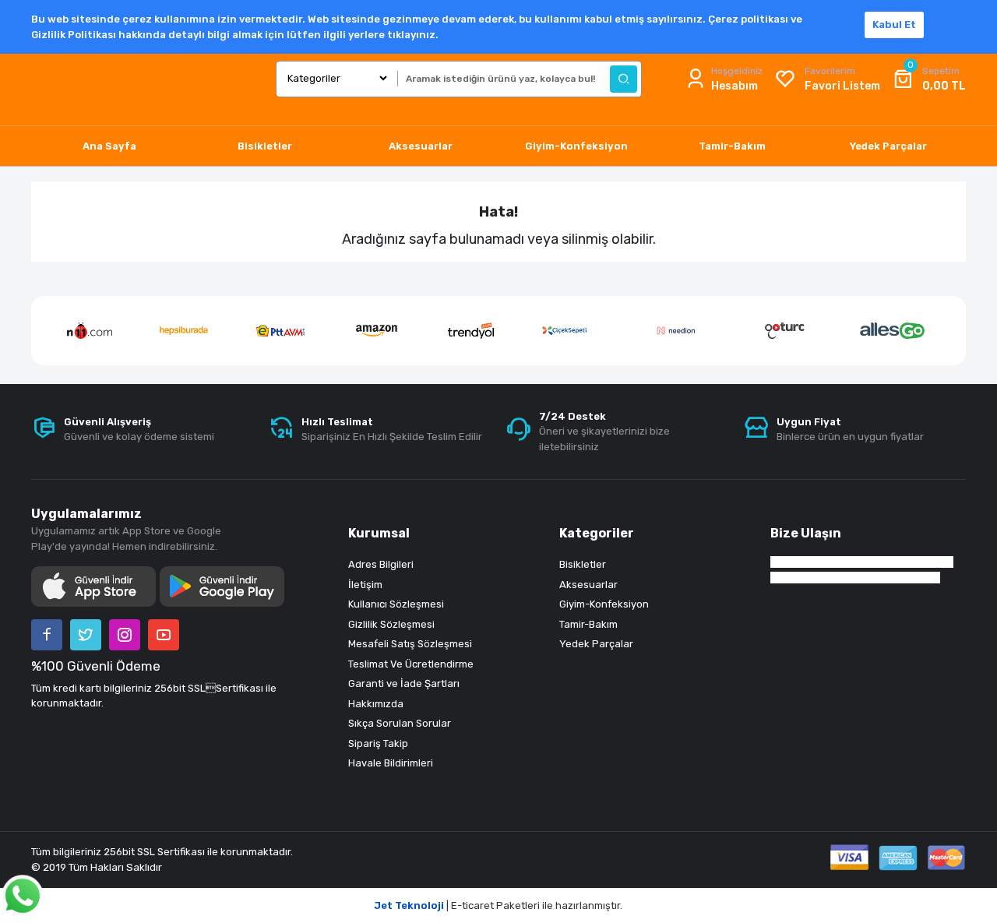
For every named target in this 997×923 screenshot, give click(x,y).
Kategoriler (596, 533)
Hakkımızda (375, 704)
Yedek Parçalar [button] (888, 146)
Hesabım (734, 86)
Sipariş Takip (378, 743)
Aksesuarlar (588, 584)
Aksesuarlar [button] (421, 146)
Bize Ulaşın (805, 533)
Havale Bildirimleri (390, 763)
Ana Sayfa (109, 146)
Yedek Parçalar (596, 644)
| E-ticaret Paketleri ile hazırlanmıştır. (498, 905)
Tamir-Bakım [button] (732, 146)
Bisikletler (582, 564)
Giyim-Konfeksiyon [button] (576, 146)
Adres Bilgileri (381, 564)
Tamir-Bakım (588, 624)
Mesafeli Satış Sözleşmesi (410, 644)
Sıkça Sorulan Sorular (399, 723)
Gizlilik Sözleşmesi (391, 624)
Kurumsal (379, 533)
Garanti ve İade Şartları (404, 683)
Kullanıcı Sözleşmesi (396, 604)
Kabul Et (894, 24)
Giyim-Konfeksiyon (604, 604)
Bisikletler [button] (265, 146)
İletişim (365, 584)
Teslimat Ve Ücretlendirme (411, 664)
